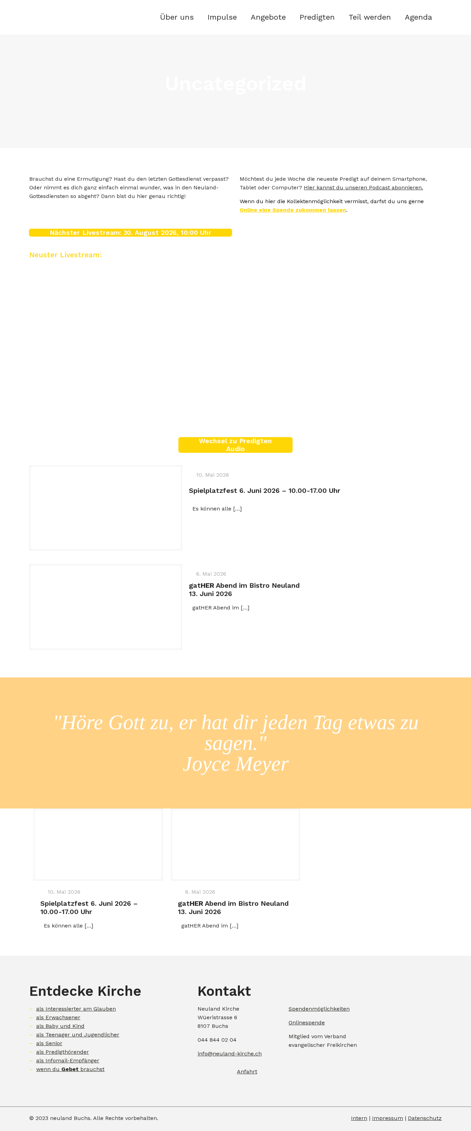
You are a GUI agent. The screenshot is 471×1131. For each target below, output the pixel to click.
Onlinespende (307, 1022)
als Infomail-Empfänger (67, 1060)
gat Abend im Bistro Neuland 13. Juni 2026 (244, 589)
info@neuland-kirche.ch (230, 1053)
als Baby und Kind (60, 1026)
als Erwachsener (58, 1017)
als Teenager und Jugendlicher (77, 1034)
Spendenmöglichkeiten (319, 1008)
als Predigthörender (62, 1052)
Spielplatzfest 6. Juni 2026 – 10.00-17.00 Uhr (264, 490)
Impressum (387, 1118)
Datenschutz (425, 1118)
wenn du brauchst (70, 1069)
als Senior (49, 1043)
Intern (359, 1118)
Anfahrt (247, 1071)
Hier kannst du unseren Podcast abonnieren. (363, 187)
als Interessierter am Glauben (76, 1008)
